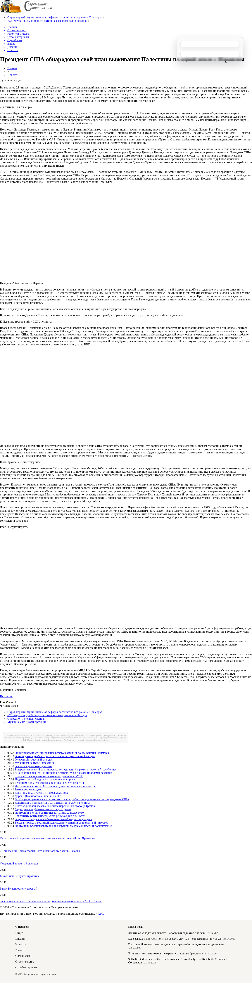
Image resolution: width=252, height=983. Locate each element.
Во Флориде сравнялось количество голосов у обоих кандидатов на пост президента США (72, 799)
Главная (12, 68)
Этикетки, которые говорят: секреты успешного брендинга (99, 738)
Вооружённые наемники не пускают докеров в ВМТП (49, 776)
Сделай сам (22, 955)
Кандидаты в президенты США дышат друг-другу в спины (52, 802)
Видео (19, 933)
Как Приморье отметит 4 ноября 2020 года (41, 792)
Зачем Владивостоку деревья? (33, 766)
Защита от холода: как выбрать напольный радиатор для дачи (32, 735)
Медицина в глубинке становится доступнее (43, 809)
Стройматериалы (26, 967)
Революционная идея (28, 789)
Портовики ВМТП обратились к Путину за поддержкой (50, 812)
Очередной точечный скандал (26, 718)
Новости (12, 74)
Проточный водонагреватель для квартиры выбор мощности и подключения (39, 738)
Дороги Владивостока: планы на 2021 (39, 796)
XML (101, 913)
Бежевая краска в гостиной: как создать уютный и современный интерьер (93, 735)
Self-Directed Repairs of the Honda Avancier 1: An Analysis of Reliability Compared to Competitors (65, 740)
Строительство (24, 961)
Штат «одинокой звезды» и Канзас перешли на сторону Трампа (55, 806)
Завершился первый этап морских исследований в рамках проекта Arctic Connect (66, 769)
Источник (6, 696)
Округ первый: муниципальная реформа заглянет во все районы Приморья (54, 17)
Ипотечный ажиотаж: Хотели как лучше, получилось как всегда (55, 786)
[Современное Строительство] (26, 11)
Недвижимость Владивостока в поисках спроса (45, 779)
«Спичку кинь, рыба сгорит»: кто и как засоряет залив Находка (47, 20)
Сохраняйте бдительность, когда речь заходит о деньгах (50, 815)
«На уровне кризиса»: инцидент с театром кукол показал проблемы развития (63, 772)
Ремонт (20, 950)
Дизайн (20, 938)
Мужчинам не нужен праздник (26, 721)
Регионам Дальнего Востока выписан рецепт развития (49, 782)
